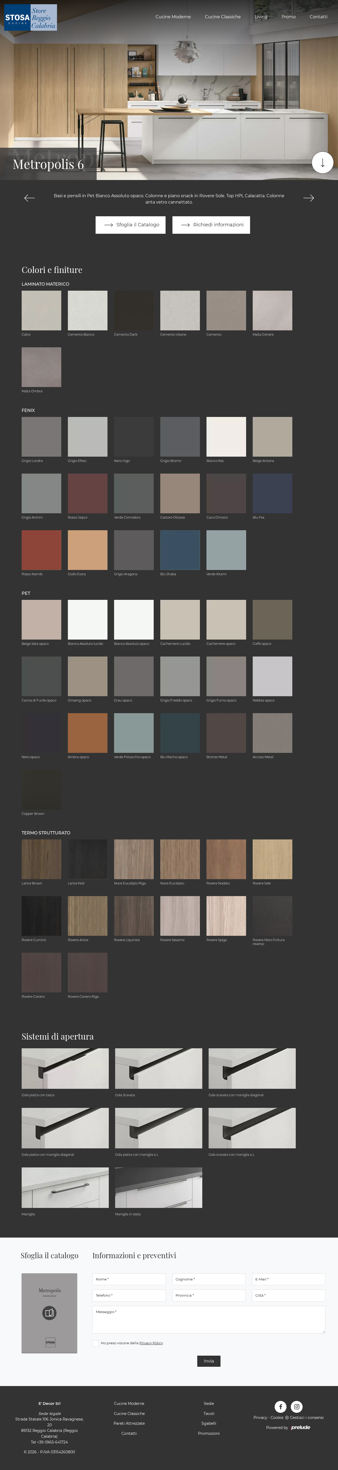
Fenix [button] (28, 410)
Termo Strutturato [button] (46, 832)
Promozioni (209, 1433)
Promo (288, 16)
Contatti (318, 16)
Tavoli (209, 1413)
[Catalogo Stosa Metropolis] (49, 1313)
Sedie (209, 1403)
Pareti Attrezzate (129, 1423)
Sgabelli (208, 1423)
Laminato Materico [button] (45, 284)
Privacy (260, 1417)
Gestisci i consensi (307, 1417)
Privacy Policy (151, 1343)
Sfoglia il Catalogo (137, 225)
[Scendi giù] (323, 162)
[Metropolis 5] (29, 198)
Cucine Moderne (173, 16)
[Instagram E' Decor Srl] (297, 1407)
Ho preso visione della (132, 1343)
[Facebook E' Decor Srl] (281, 1407)
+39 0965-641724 (52, 1442)
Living (261, 16)
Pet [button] (26, 593)
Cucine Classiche (223, 16)
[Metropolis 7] (308, 198)
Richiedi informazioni (218, 225)
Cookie (277, 1417)
